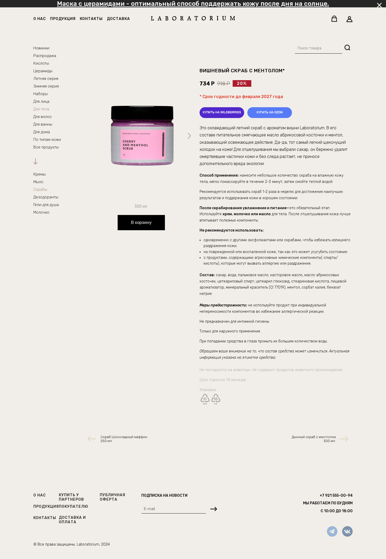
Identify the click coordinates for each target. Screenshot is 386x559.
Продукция (63, 19)
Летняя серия (45, 78)
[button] (189, 136)
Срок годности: (213, 380)
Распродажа (44, 55)
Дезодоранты (45, 197)
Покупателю (73, 506)
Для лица (41, 101)
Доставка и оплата (72, 519)
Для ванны (42, 124)
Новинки (41, 48)
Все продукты (46, 147)
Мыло (38, 182)
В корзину (141, 222)
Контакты (91, 19)
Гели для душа (46, 204)
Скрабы (40, 189)
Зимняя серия (46, 86)
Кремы (39, 174)
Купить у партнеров (71, 497)
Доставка (118, 19)
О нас (39, 19)
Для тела (41, 109)
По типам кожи (47, 139)
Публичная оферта (112, 497)
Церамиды (43, 71)
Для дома (41, 132)
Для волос (42, 116)
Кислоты (41, 63)
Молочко (41, 212)
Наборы (40, 93)
